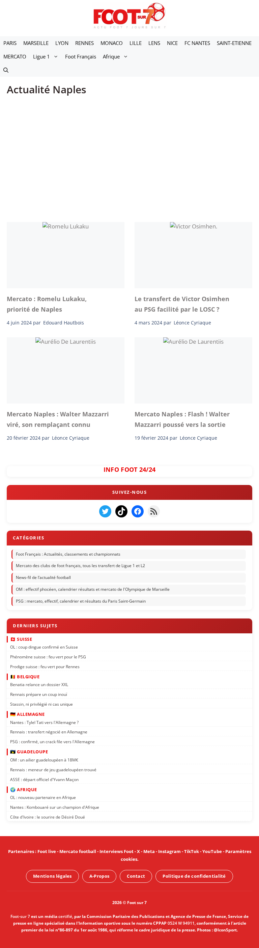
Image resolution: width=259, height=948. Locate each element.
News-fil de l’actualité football (43, 577)
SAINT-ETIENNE (234, 43)
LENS (154, 43)
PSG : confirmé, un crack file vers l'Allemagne (52, 741)
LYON (61, 43)
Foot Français (80, 56)
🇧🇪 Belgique (24, 676)
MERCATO (14, 56)
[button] (6, 70)
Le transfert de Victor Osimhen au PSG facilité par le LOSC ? (182, 304)
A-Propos (99, 876)
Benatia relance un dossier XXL (39, 684)
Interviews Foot (116, 851)
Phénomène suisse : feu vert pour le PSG (48, 656)
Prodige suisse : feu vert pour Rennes (45, 666)
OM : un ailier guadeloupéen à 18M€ (44, 759)
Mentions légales (52, 876)
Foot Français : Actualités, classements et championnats (68, 554)
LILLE (136, 43)
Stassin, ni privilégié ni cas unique (41, 704)
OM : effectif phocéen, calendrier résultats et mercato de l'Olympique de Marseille (93, 589)
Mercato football (77, 851)
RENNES (84, 43)
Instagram (169, 851)
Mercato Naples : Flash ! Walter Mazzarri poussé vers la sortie (182, 419)
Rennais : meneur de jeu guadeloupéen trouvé (53, 769)
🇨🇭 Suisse (21, 639)
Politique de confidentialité (194, 876)
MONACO (111, 43)
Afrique (111, 56)
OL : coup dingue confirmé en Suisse (44, 647)
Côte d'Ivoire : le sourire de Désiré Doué (47, 816)
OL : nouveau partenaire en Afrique (43, 797)
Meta (149, 851)
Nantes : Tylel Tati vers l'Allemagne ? (44, 722)
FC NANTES (197, 43)
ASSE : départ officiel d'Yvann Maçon (44, 779)
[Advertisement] (129, 153)
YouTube (212, 851)
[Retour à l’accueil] (129, 15)
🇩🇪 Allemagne (27, 714)
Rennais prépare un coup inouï (38, 694)
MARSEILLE (36, 43)
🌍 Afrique (23, 789)
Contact (136, 876)
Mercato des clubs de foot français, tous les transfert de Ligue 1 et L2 (80, 565)
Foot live (46, 851)
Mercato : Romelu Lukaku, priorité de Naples (47, 304)
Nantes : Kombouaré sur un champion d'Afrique (54, 807)
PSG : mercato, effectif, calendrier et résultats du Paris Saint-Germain (81, 601)
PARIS (10, 43)
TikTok (191, 851)
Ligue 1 (41, 56)
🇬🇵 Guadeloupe (29, 752)
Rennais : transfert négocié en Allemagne (48, 731)
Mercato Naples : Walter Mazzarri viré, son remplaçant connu (58, 419)
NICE (172, 43)
